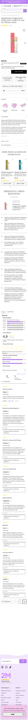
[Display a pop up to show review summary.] (23, 180)
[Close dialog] (25, 707)
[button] (14, 714)
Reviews (3, 311)
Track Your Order (5, 702)
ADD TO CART (7, 183)
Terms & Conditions (20, 695)
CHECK (23, 90)
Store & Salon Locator (6, 697)
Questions (10, 311)
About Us (18, 693)
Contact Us (3, 693)
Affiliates (18, 697)
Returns (2, 700)
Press (17, 700)
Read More (4, 136)
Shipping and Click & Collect (5, 690)
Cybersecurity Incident (21, 690)
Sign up (23, 661)
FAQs (2, 695)
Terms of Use (18, 702)
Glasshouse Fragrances (10, 15)
